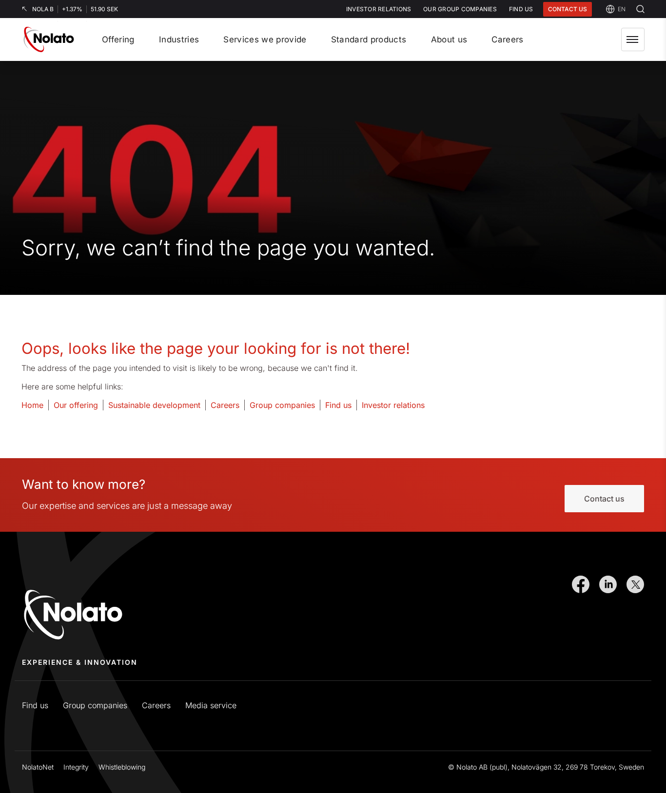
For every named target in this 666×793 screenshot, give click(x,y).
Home (32, 405)
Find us (338, 405)
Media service (210, 705)
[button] (633, 39)
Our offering (76, 405)
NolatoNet (38, 767)
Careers (225, 405)
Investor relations (393, 405)
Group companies (282, 405)
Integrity (76, 767)
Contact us (567, 9)
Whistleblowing (121, 767)
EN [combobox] (622, 9)
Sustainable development (154, 405)
